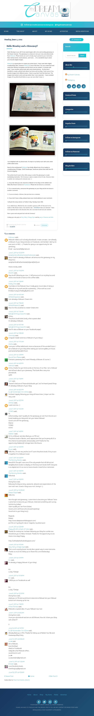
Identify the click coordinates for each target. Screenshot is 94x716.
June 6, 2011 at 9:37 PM (16, 400)
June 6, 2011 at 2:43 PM (16, 355)
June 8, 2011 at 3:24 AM (16, 527)
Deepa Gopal (13, 492)
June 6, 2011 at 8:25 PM (16, 390)
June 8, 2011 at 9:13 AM (16, 544)
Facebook (27, 184)
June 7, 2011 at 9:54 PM (16, 479)
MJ (10, 560)
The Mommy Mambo (15, 460)
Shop (41, 695)
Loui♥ (10, 641)
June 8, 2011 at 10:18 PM (16, 576)
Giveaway (44, 225)
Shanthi (11, 273)
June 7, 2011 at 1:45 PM (16, 431)
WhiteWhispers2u (14, 297)
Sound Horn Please (15, 357)
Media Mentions (82, 31)
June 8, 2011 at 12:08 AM (16, 490)
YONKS (11, 411)
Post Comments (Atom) (22, 680)
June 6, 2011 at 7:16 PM (16, 379)
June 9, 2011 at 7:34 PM (16, 604)
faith (10, 381)
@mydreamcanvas (63, 25)
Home (6, 31)
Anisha (11, 344)
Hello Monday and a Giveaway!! (22, 46)
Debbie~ (11, 434)
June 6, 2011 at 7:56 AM (16, 303)
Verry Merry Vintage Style (28, 217)
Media (56, 695)
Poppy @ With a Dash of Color (19, 529)
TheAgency (71, 80)
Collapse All (77, 39)
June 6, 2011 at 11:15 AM (16, 342)
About (34, 31)
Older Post (52, 676)
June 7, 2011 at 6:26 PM (16, 458)
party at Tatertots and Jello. (46, 217)
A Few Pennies (13, 607)
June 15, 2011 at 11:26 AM (17, 661)
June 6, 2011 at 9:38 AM (16, 333)
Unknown (12, 237)
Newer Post (9, 676)
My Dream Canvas (73, 75)
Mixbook (12, 56)
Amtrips (11, 403)
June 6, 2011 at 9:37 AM (16, 325)
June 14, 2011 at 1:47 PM (16, 628)
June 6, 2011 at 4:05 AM (16, 294)
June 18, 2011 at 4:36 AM (16, 672)
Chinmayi (12, 335)
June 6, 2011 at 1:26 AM (16, 281)
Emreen (11, 664)
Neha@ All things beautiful (17, 314)
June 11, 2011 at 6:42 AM (16, 613)
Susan (11, 449)
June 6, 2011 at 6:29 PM (16, 363)
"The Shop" (20, 31)
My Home (48, 31)
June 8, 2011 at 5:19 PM (16, 558)
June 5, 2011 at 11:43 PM (16, 271)
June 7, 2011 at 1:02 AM (16, 409)
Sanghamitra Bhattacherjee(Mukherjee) (22, 255)
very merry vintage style (17, 547)
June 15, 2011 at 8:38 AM (16, 639)
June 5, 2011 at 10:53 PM (16, 253)
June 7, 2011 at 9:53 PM (16, 471)
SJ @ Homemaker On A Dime (18, 392)
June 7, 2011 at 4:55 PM (16, 447)
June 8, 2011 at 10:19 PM (16, 593)
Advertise (64, 31)
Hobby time (12, 284)
